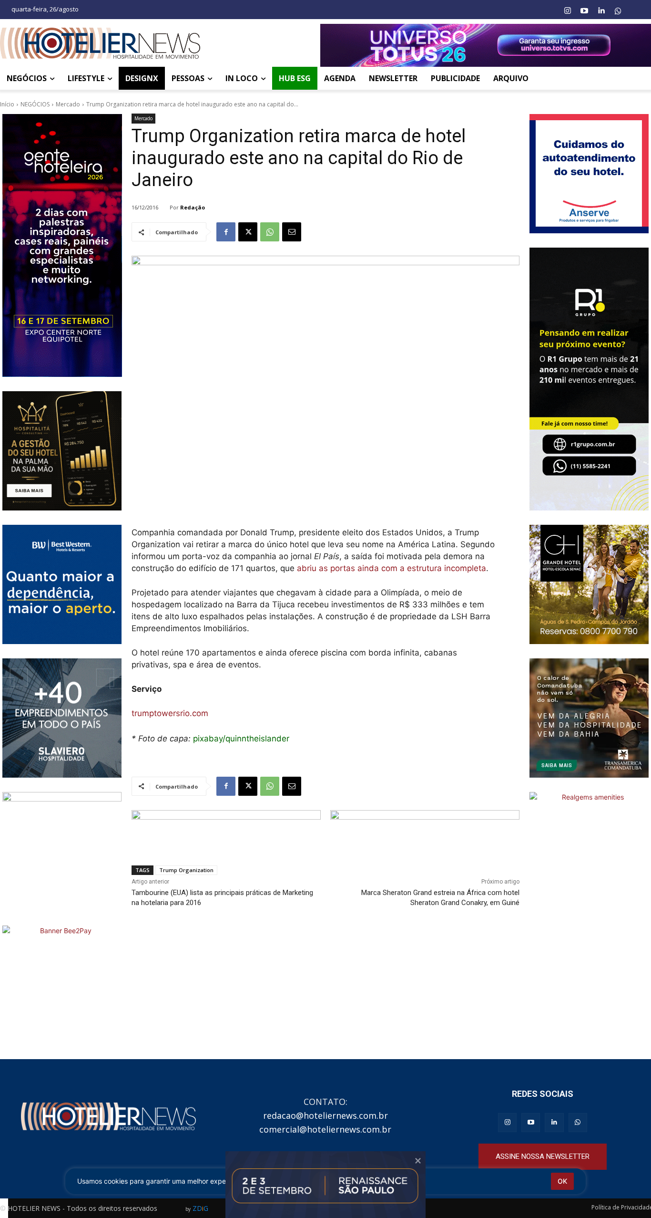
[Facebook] (225, 231)
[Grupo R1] (589, 379)
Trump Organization (186, 870)
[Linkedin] (601, 11)
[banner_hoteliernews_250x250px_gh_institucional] (589, 584)
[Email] (291, 231)
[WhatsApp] (269, 231)
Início (7, 104)
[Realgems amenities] (589, 851)
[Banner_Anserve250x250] (589, 173)
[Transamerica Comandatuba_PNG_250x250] (589, 718)
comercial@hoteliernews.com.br (325, 1129)
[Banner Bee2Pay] (62, 985)
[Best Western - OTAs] (62, 584)
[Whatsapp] (618, 11)
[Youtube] (584, 11)
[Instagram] (567, 11)
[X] (247, 231)
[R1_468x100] (424, 830)
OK (562, 1181)
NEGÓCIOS (35, 104)
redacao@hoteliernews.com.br (325, 1115)
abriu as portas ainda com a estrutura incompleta (391, 568)
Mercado (68, 104)
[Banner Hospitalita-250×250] (62, 450)
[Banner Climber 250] (62, 851)
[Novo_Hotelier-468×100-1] (226, 830)
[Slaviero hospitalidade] (62, 718)
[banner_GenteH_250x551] (62, 245)
